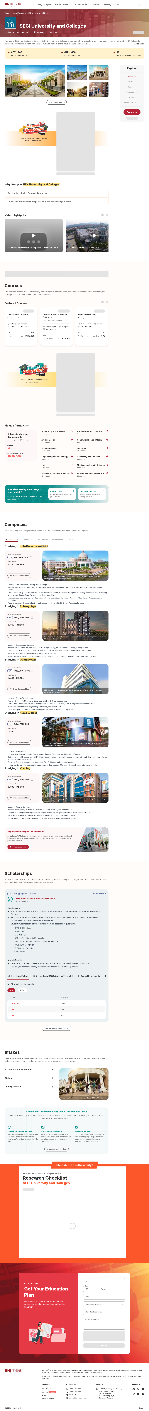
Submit (104, 1345)
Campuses (132, 87)
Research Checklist (132, 102)
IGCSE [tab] (22, 990)
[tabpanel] (56, 1001)
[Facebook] (133, 1389)
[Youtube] (143, 1389)
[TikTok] (133, 1393)
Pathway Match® (111, 5)
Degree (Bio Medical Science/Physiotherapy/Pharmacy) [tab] (104, 976)
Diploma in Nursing (86, 314)
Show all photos (58, 102)
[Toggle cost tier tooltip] (31, 557)
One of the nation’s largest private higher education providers (39, 201)
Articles (95, 5)
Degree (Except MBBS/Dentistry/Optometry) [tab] (54, 976)
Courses (132, 82)
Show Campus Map (21, 575)
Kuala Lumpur (57, 539)
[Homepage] (13, 5)
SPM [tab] (11, 990)
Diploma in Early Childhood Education (55, 315)
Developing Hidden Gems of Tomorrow (28, 193)
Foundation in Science (17, 314)
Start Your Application (56, 1149)
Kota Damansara (11, 539)
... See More (139, 44)
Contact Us (132, 112)
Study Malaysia (44, 5)
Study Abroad (61, 5)
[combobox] (90, 1289)
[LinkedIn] (138, 1393)
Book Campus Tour (18, 847)
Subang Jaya (27, 539)
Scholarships (81, 5)
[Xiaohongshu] (143, 1393)
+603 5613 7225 (75, 1389)
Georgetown (43, 539)
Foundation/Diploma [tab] (19, 976)
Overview (132, 77)
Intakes (132, 97)
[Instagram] (138, 1389)
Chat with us (73, 1395)
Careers (45, 1392)
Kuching (71, 539)
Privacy (141, 1408)
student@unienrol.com (77, 1398)
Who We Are (46, 1389)
